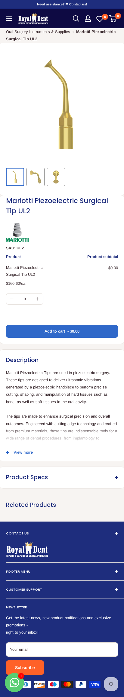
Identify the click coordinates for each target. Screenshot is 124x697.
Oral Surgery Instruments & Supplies (38, 31)
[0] (113, 18)
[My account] (88, 18)
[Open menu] (9, 18)
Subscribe (25, 667)
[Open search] (76, 18)
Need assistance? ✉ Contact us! (62, 4)
